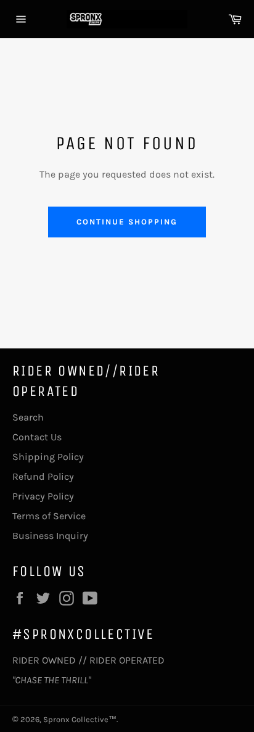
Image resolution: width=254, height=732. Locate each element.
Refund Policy (43, 476)
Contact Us (37, 437)
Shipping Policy (48, 457)
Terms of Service (49, 516)
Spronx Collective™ (80, 719)
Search (28, 417)
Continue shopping (126, 221)
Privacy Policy (43, 496)
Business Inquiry (50, 535)
